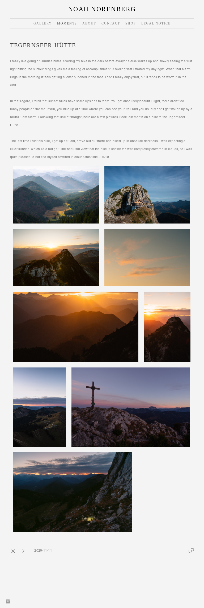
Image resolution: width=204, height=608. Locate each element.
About (89, 23)
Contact (110, 23)
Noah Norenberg (102, 9)
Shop (130, 23)
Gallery (42, 23)
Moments (67, 23)
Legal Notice (156, 23)
